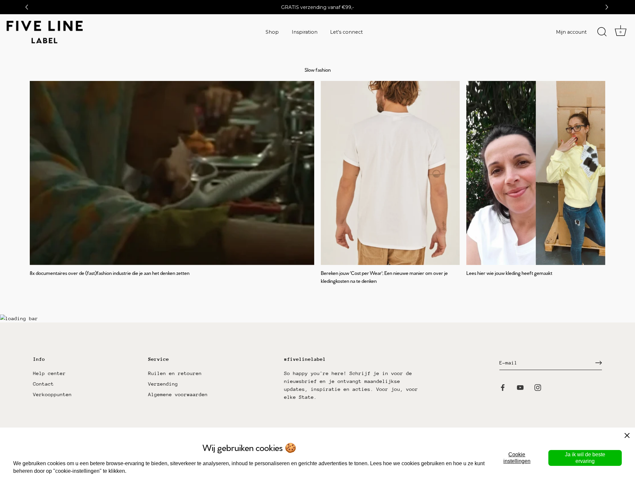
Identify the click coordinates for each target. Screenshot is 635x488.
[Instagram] (537, 387)
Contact (43, 384)
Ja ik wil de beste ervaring (585, 458)
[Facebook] (502, 387)
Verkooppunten (52, 394)
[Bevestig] (598, 362)
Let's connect (346, 32)
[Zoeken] (602, 32)
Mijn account (571, 32)
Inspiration (305, 32)
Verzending (163, 384)
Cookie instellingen (516, 458)
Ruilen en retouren (175, 373)
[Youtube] (520, 387)
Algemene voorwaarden (178, 394)
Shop (272, 32)
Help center (49, 373)
